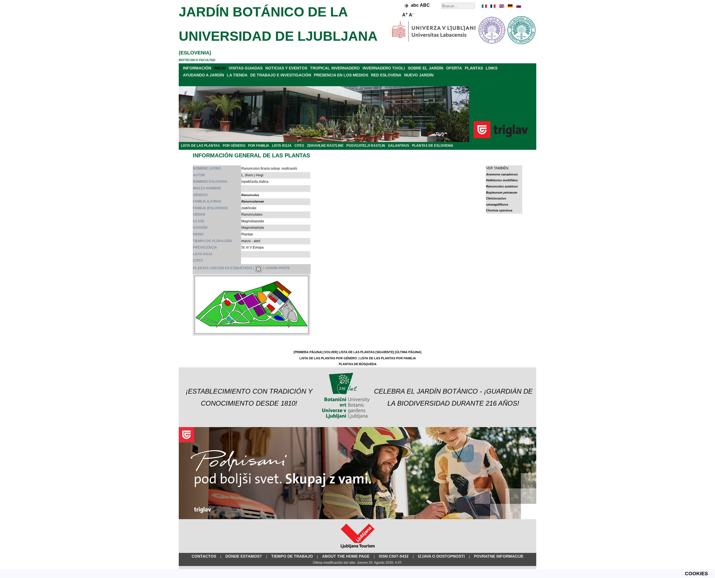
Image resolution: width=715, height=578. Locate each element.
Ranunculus (250, 195)
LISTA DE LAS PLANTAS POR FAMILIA (387, 358)
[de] (510, 6)
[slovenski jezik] (518, 6)
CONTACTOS (204, 556)
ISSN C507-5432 (394, 556)
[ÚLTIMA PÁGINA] (408, 352)
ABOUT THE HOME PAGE (346, 556)
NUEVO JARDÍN (418, 75)
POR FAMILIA (258, 146)
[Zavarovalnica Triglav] (357, 518)
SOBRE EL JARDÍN (425, 68)
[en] (501, 6)
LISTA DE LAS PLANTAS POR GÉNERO (328, 358)
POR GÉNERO (234, 146)
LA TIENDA (237, 75)
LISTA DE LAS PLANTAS (200, 146)
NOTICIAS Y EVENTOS (286, 68)
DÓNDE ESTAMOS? (243, 556)
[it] (484, 6)
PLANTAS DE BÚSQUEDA (357, 364)
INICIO (220, 68)
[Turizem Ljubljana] (358, 549)
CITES (299, 146)
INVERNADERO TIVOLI (384, 68)
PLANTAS (474, 68)
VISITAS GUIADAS (246, 68)
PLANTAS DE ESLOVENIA (432, 146)
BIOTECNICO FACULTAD (197, 60)
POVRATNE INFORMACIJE (498, 556)
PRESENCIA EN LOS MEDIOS (341, 75)
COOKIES (696, 573)
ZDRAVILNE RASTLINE (325, 146)
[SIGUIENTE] (384, 352)
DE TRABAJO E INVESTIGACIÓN (280, 75)
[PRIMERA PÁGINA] (308, 352)
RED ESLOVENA (386, 75)
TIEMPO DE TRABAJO (292, 556)
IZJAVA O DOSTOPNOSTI (441, 556)
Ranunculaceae (252, 201)
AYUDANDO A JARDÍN (203, 75)
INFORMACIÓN (197, 68)
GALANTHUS (398, 146)
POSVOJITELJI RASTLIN (365, 146)
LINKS (491, 68)
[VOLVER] (330, 352)
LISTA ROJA (282, 146)
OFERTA (454, 68)
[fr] (493, 6)
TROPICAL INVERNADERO (335, 68)
